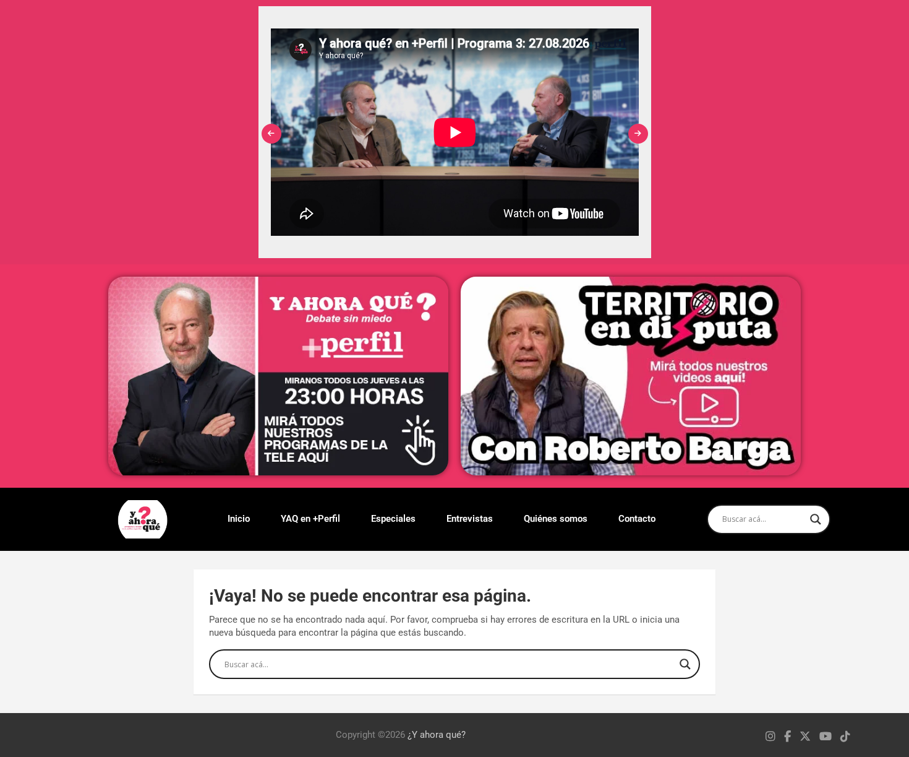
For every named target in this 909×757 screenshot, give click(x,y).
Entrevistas (469, 518)
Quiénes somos (555, 518)
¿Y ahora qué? (437, 734)
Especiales (393, 518)
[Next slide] (638, 134)
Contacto (636, 518)
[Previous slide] (271, 134)
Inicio (239, 518)
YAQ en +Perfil (310, 518)
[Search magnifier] (815, 519)
